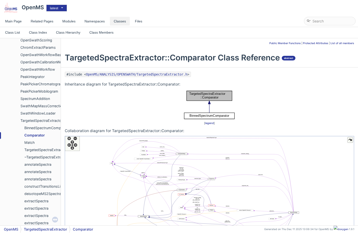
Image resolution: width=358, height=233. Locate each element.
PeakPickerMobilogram (39, 91)
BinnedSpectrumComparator (47, 128)
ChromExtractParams (38, 47)
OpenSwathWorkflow (37, 69)
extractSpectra (36, 201)
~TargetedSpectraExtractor (46, 157)
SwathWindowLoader (38, 113)
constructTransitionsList (44, 186)
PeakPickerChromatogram (42, 84)
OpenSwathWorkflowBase (41, 55)
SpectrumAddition (35, 99)
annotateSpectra (37, 164)
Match (29, 142)
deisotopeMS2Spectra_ (43, 194)
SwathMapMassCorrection (42, 106)
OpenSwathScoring (36, 40)
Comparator (34, 135)
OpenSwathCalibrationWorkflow (46, 62)
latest (54, 8)
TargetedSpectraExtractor (41, 120)
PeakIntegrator (32, 77)
